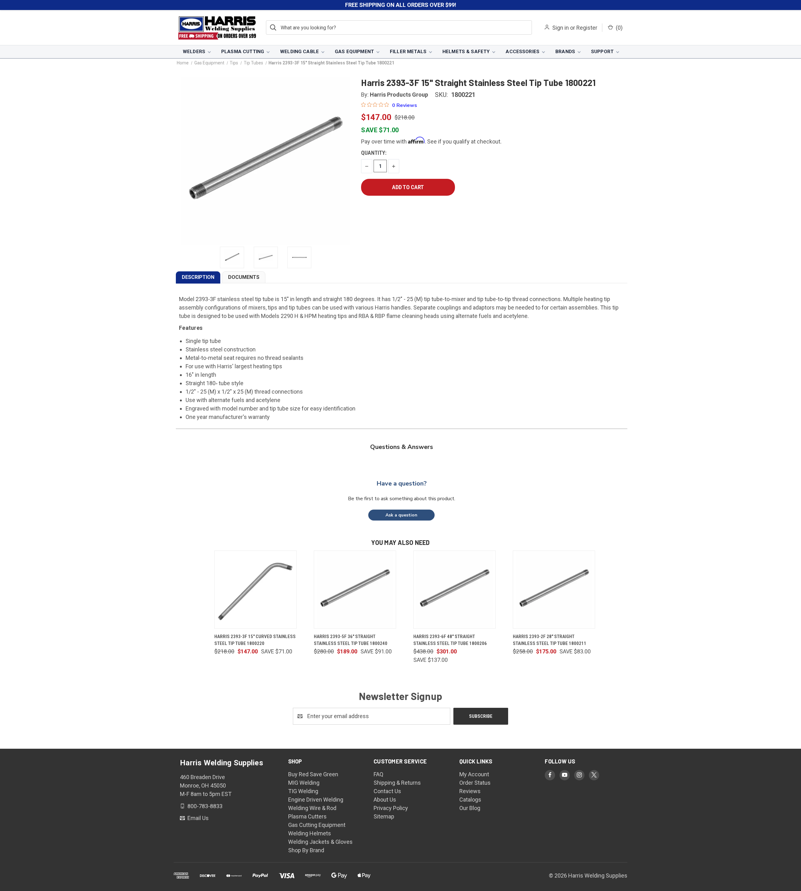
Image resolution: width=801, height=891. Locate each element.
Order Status (475, 782)
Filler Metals (408, 51)
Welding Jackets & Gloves (320, 841)
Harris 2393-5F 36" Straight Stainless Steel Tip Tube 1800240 (350, 640)
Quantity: (373, 152)
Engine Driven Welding (315, 799)
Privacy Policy (391, 808)
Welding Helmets (309, 833)
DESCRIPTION (198, 277)
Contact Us (387, 791)
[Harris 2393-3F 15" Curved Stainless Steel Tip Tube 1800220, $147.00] (255, 589)
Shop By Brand (306, 850)
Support (602, 51)
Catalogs (470, 799)
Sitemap (384, 816)
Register (586, 27)
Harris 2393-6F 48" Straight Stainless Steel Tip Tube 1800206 (450, 640)
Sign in (560, 27)
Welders (194, 51)
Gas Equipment (354, 51)
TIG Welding (303, 791)
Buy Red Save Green (313, 774)
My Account (474, 774)
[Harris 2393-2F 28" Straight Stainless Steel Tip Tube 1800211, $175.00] (554, 589)
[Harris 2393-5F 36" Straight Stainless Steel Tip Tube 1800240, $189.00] (355, 589)
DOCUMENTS (243, 277)
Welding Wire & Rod (312, 808)
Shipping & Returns (397, 782)
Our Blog (469, 808)
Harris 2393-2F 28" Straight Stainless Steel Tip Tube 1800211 (549, 640)
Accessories (522, 51)
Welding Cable (299, 51)
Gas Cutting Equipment (316, 825)
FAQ (378, 774)
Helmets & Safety (466, 51)
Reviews (470, 791)
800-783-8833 (204, 806)
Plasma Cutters (307, 816)
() (619, 27)
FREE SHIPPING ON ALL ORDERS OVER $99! (400, 5)
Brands (565, 51)
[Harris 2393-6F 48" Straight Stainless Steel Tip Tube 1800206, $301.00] (454, 589)
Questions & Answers (401, 447)
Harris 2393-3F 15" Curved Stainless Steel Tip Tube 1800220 (255, 640)
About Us (385, 799)
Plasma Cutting (242, 51)
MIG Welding (303, 782)
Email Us (197, 818)
